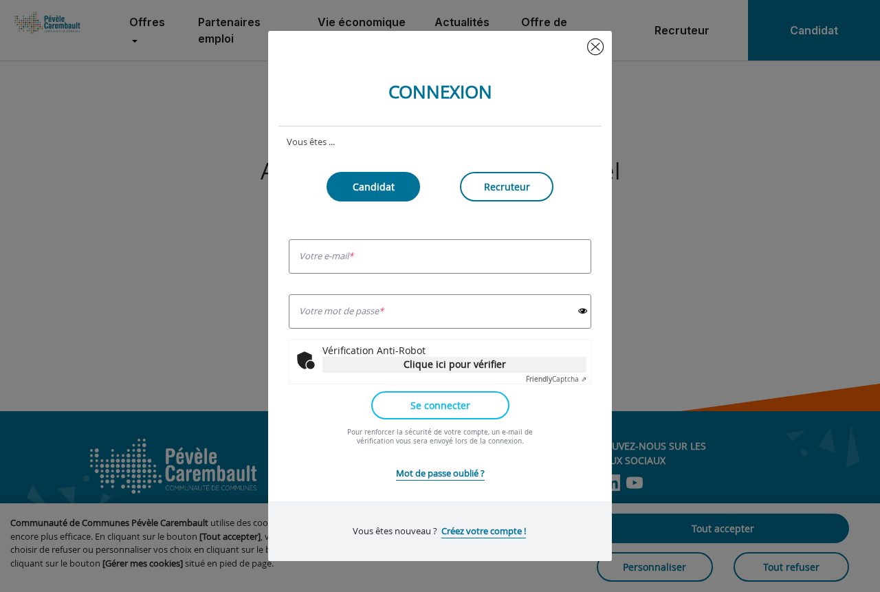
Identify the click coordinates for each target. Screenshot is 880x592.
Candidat (374, 186)
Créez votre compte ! (483, 531)
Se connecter (440, 405)
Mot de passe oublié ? (440, 473)
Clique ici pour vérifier (455, 364)
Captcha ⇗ (556, 379)
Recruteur (507, 186)
